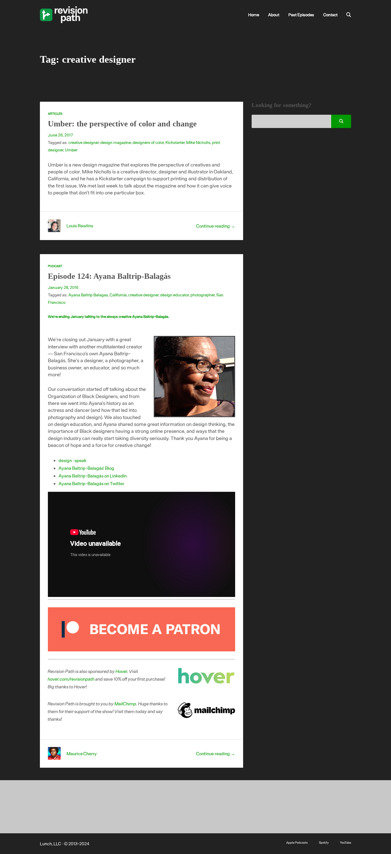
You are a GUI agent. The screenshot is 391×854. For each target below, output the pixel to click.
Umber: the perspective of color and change (122, 123)
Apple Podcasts (297, 842)
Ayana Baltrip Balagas (88, 294)
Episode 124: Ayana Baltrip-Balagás (109, 276)
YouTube (345, 842)
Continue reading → (215, 225)
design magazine (115, 142)
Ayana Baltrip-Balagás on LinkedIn (93, 475)
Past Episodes (301, 14)
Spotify (324, 842)
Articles (55, 113)
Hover (121, 671)
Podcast (55, 266)
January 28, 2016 (63, 287)
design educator (174, 294)
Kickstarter (175, 142)
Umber (71, 149)
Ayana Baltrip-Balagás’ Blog (86, 468)
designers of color (148, 142)
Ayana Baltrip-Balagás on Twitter (91, 483)
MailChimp (125, 703)
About (273, 14)
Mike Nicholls (198, 142)
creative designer (83, 142)
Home (253, 14)
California (118, 294)
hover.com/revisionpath (71, 678)
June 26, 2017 (60, 135)
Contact (330, 14)
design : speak (72, 460)
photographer (202, 294)
